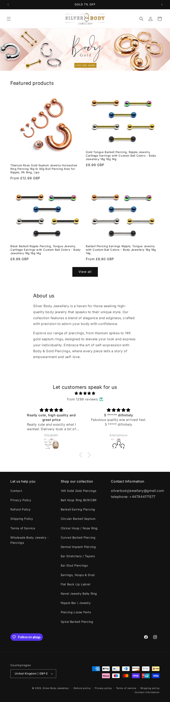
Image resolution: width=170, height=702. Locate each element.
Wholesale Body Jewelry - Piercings (29, 540)
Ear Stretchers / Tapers (78, 556)
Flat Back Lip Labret (76, 584)
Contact (16, 490)
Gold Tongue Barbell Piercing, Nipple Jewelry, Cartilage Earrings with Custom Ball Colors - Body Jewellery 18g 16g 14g (121, 155)
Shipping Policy (21, 518)
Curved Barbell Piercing (78, 537)
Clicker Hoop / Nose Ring (79, 528)
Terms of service (126, 688)
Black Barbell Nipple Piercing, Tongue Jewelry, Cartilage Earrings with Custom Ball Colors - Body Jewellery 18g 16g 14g (45, 249)
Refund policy (82, 688)
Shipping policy (150, 688)
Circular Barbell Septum (78, 518)
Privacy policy (103, 688)
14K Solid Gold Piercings (78, 490)
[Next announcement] (161, 4)
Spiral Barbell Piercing (77, 621)
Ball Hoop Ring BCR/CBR (79, 500)
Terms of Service (22, 528)
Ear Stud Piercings (74, 565)
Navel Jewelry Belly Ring (79, 593)
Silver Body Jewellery (56, 688)
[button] (8, 18)
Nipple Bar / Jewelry (76, 603)
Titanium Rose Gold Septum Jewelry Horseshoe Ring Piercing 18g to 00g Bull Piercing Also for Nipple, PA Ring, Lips (43, 169)
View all (85, 272)
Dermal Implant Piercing (78, 547)
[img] (85, 393)
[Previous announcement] (8, 4)
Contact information (147, 692)
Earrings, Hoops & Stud (78, 575)
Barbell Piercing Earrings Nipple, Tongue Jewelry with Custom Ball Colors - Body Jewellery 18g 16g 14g (121, 249)
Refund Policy (20, 509)
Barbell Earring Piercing (78, 509)
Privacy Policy (20, 500)
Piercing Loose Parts (76, 612)
